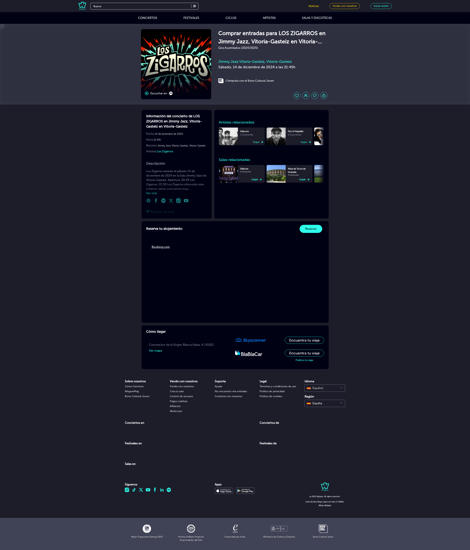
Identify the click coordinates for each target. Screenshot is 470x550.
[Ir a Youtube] (186, 200)
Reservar (311, 228)
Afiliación (175, 406)
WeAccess (176, 411)
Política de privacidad (272, 391)
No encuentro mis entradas (231, 391)
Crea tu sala (177, 391)
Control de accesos (181, 396)
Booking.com (161, 247)
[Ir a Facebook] (156, 200)
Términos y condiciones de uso (278, 386)
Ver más (151, 193)
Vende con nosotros (182, 386)
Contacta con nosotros (228, 396)
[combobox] (325, 388)
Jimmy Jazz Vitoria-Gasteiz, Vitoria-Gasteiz (255, 61)
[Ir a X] (171, 200)
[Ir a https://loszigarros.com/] (148, 200)
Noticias (314, 6)
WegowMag (132, 391)
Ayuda (218, 386)
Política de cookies (271, 396)
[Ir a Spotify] (163, 200)
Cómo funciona (134, 386)
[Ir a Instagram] (178, 200)
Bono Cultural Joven (137, 396)
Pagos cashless (178, 401)
